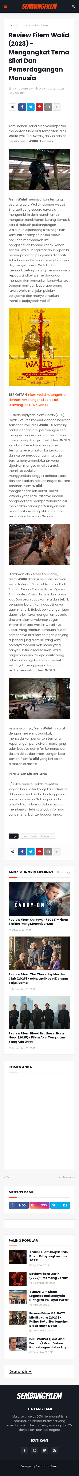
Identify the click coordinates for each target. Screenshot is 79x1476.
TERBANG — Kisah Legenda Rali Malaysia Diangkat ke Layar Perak (49, 1296)
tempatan (47, 836)
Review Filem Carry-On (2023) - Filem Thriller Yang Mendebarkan (38, 922)
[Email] (48, 107)
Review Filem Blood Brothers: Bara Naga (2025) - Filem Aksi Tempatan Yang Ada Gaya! (37, 1037)
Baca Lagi (63, 872)
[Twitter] (31, 107)
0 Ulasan (19, 93)
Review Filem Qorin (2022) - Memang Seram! (49, 1276)
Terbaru (11, 1177)
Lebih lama (65, 1177)
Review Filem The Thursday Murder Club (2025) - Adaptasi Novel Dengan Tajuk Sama (38, 978)
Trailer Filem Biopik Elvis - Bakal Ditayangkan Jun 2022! (49, 1256)
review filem (39, 25)
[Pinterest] (39, 107)
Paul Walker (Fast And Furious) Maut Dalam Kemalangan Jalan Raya (48, 1343)
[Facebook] (22, 107)
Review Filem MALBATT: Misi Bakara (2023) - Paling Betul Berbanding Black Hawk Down (48, 1319)
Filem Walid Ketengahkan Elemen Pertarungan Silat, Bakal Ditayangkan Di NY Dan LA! (38, 399)
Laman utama (18, 25)
